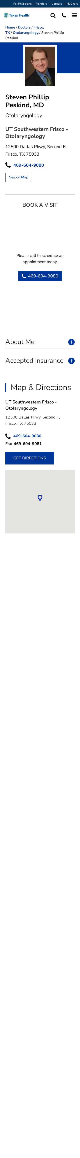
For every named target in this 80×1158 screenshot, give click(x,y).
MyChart (72, 4)
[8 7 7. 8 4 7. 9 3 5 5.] (64, 15)
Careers (57, 4)
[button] (16, 15)
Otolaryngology (25, 32)
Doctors (24, 27)
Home (10, 27)
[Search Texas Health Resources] (53, 15)
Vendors (41, 4)
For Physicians (22, 4)
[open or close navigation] (74, 15)
